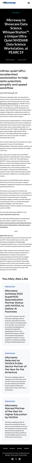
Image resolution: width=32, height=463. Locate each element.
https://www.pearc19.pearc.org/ (9, 214)
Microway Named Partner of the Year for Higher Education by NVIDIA (16, 411)
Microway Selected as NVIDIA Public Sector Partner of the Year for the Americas (15, 365)
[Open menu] (29, 3)
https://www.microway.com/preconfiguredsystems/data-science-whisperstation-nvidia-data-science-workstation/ (15, 225)
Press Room (16, 12)
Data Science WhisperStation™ (9, 103)
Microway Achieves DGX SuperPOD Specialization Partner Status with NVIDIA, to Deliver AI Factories (14, 301)
